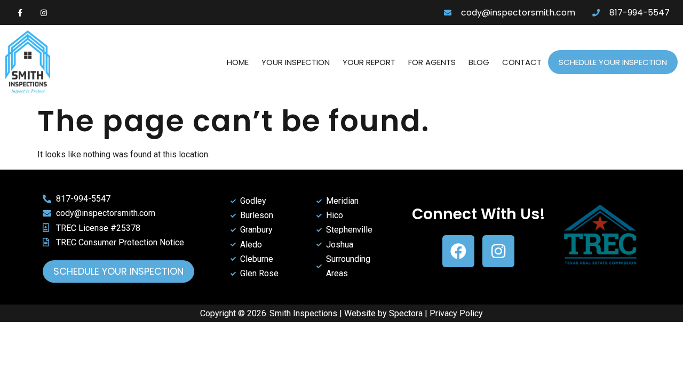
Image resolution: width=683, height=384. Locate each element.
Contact (522, 62)
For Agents (432, 62)
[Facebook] (458, 251)
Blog (478, 62)
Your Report (369, 62)
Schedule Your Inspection (613, 62)
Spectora (406, 313)
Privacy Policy (456, 313)
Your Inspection (295, 62)
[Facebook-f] (20, 13)
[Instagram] (44, 13)
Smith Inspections (303, 313)
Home (238, 62)
